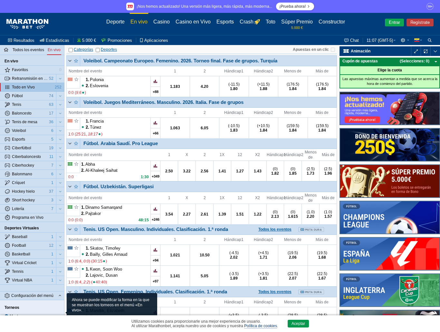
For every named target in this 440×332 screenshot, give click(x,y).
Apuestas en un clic (311, 49)
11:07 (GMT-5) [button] (380, 40)
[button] (405, 40)
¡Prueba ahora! (292, 6)
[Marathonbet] (27, 24)
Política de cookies (260, 326)
